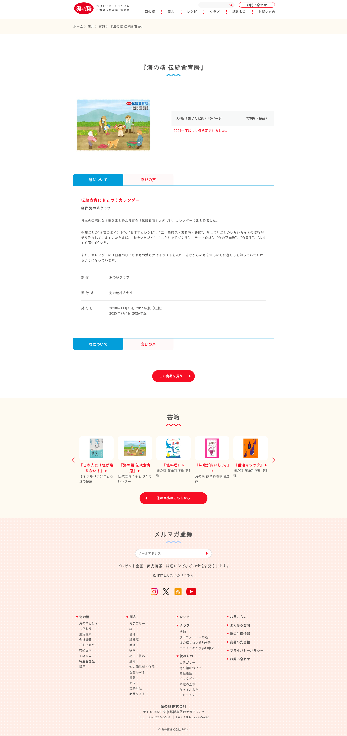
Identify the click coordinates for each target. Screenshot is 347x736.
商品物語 (186, 673)
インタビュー (189, 678)
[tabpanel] (118, 123)
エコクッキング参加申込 (197, 648)
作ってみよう (189, 689)
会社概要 (85, 639)
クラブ (215, 11)
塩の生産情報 (240, 633)
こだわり (85, 628)
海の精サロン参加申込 (195, 642)
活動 (183, 631)
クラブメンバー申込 (194, 637)
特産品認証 (87, 661)
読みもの (239, 11)
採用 (82, 666)
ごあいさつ (87, 645)
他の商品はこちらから (173, 498)
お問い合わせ (257, 5)
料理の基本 (187, 684)
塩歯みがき (137, 672)
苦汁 (132, 634)
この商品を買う (171, 376)
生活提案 (85, 634)
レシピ (192, 11)
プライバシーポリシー (247, 650)
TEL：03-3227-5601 (154, 717)
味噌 (132, 650)
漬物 (132, 661)
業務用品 (135, 688)
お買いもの (266, 11)
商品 (170, 11)
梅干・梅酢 (137, 655)
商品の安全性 (240, 642)
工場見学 (85, 655)
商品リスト (137, 693)
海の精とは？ (88, 623)
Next (273, 460)
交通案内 (85, 650)
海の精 (150, 11)
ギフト (134, 683)
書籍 (132, 677)
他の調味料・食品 (142, 666)
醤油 (132, 645)
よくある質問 (240, 625)
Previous (74, 460)
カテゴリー (137, 623)
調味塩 (134, 639)
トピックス (187, 695)
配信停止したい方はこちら (173, 575)
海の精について (191, 667)
